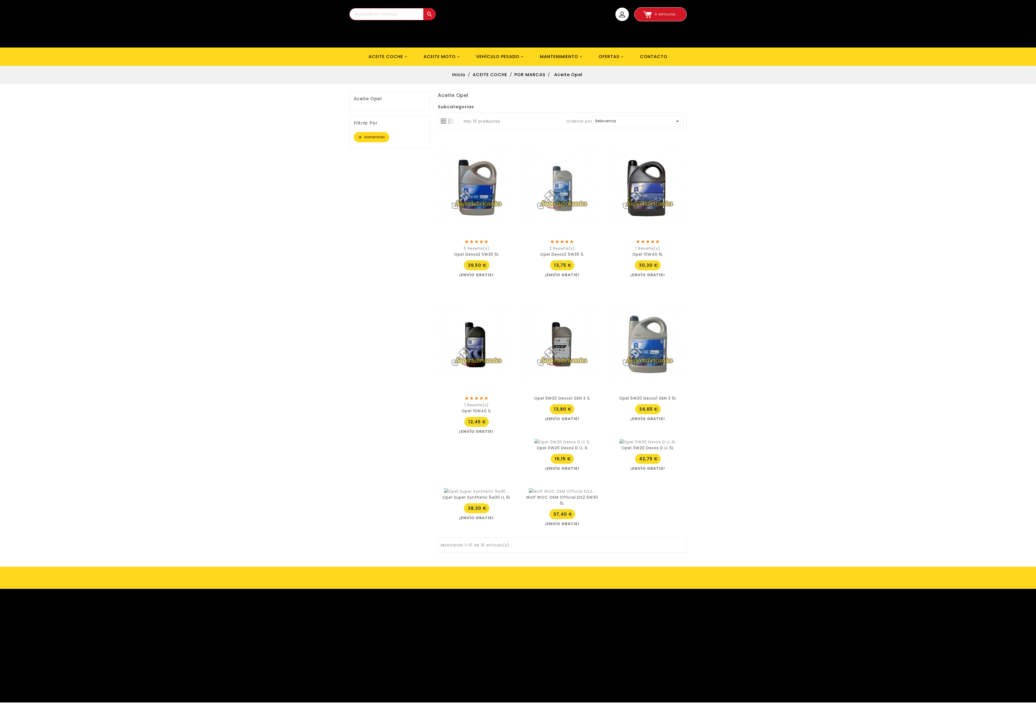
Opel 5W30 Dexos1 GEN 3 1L (562, 398)
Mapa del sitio (541, 684)
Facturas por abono (390, 634)
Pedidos (377, 625)
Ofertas (456, 617)
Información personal (392, 617)
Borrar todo (371, 137)
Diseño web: (370, 709)
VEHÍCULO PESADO (500, 56)
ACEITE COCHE (388, 56)
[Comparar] (476, 246)
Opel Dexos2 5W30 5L (476, 254)
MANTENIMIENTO (561, 56)
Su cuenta (376, 605)
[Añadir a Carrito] (464, 246)
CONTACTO (653, 56)
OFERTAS (612, 56)
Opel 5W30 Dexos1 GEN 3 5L (647, 398)
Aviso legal (537, 625)
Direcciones (381, 642)
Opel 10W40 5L (647, 254)
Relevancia (638, 121)
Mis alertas (380, 659)
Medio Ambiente (543, 650)
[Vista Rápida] (488, 246)
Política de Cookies (546, 659)
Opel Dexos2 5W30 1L (562, 254)
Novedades (459, 625)
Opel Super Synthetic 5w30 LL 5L (476, 497)
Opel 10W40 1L (476, 411)
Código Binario (398, 709)
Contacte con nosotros (551, 675)
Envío (532, 617)
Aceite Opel (368, 98)
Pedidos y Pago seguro (550, 642)
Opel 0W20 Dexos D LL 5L (648, 448)
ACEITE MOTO (442, 56)
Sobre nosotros (542, 634)
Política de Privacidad (549, 667)
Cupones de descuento (394, 650)
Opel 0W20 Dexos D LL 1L (562, 448)
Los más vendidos (467, 634)
